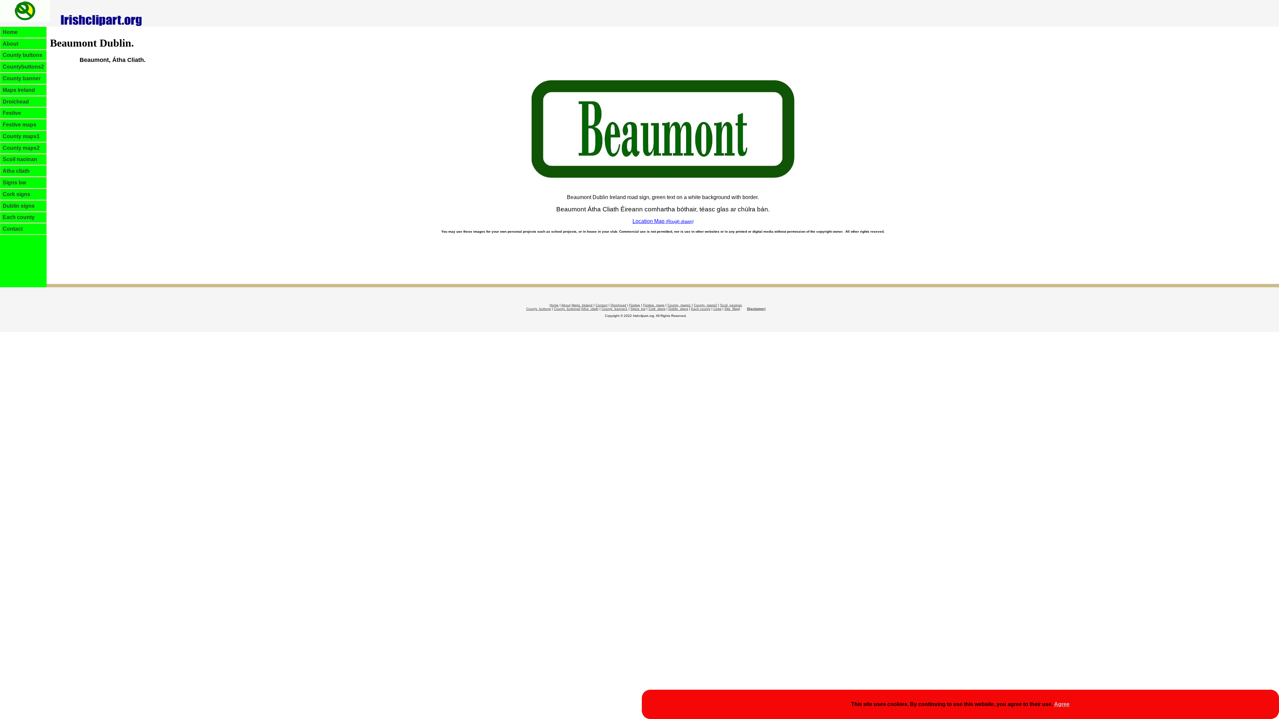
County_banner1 (615, 309)
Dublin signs (19, 206)
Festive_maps (653, 305)
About (10, 44)
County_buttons (538, 309)
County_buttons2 (567, 309)
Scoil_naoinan (731, 305)
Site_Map (731, 309)
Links (717, 309)
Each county (19, 217)
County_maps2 (705, 305)
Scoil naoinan (20, 159)
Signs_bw (638, 309)
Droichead (16, 102)
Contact (13, 229)
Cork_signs (656, 309)
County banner (22, 78)
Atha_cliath (590, 309)
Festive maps (19, 124)
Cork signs (16, 194)
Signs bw (14, 182)
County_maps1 (679, 305)
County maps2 (21, 148)
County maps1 (21, 136)
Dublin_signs (678, 309)
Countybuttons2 (23, 67)
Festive (12, 113)
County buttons (22, 55)
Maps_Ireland (582, 305)
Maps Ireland (19, 90)
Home (10, 32)
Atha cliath (16, 171)
